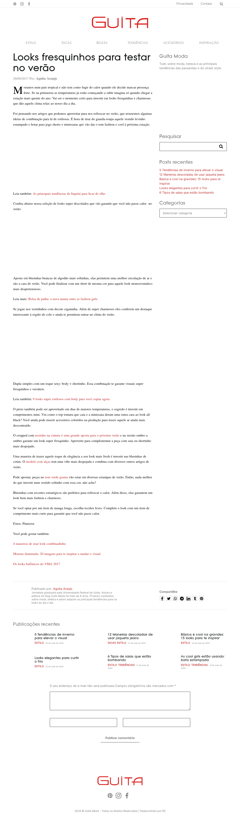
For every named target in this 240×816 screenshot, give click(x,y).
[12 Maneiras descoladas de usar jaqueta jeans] (95, 638)
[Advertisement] (83, 159)
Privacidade (184, 3)
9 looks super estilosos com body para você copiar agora (71, 399)
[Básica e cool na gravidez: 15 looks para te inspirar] (168, 638)
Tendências (138, 43)
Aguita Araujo (62, 589)
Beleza (102, 43)
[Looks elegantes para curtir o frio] (22, 662)
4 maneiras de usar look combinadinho (39, 543)
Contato (206, 3)
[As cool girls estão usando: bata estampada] (168, 662)
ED (164, 810)
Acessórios (173, 43)
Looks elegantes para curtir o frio (183, 188)
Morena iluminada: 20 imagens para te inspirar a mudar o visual (56, 553)
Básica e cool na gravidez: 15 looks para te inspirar (202, 636)
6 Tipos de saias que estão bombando (186, 192)
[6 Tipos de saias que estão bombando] (95, 662)
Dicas (67, 43)
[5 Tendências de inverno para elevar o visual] (22, 638)
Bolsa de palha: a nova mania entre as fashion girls (63, 298)
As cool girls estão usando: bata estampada (203, 658)
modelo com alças (38, 461)
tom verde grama (57, 477)
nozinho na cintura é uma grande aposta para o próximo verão (77, 435)
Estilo (31, 43)
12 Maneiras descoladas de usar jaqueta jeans (191, 174)
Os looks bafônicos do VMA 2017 (36, 563)
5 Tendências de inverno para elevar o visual (191, 170)
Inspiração (209, 43)
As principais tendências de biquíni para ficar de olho (69, 193)
